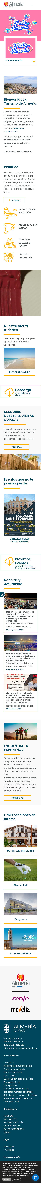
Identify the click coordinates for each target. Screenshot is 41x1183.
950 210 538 (18, 1045)
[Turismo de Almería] (13, 5)
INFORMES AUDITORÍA (13, 1122)
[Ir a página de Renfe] (20, 999)
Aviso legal (9, 1146)
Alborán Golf (21, 885)
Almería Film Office (20, 953)
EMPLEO (7, 1132)
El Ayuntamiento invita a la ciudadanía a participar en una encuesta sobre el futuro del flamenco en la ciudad (20, 696)
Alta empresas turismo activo (18, 1066)
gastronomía (12, 131)
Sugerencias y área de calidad (18, 1079)
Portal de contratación (14, 1069)
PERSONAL (8, 1116)
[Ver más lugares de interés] (10, 243)
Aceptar (6, 1179)
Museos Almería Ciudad (20, 850)
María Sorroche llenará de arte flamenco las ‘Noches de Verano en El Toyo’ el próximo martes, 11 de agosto (20, 657)
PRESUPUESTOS (10, 1119)
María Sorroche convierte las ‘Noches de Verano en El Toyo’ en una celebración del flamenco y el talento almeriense (20, 616)
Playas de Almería (19, 371)
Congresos (20, 919)
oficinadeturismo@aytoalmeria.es (20, 1048)
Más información (22, 1175)
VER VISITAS (17, 447)
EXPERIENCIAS (17, 798)
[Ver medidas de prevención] (10, 257)
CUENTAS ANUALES (12, 1125)
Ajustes (16, 1179)
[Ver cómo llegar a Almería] (10, 213)
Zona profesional (12, 1082)
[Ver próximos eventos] (20, 560)
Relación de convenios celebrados (20, 1095)
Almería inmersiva (15, 60)
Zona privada (10, 1085)
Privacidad (9, 1150)
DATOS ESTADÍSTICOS (14, 1129)
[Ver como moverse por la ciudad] (10, 228)
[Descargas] (20, 390)
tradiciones (18, 128)
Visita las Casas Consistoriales (19, 540)
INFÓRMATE (16, 200)
